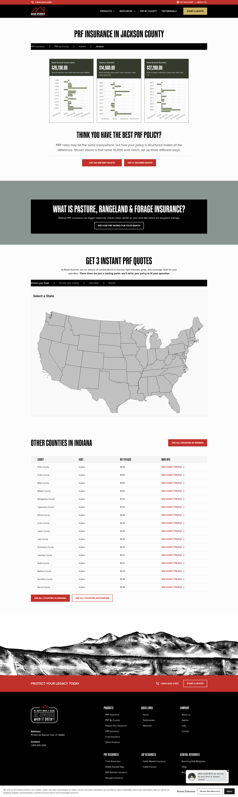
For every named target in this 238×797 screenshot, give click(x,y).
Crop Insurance (112, 736)
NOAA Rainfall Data (114, 766)
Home (146, 714)
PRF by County (148, 11)
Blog (184, 772)
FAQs (184, 766)
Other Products (112, 742)
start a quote (195, 11)
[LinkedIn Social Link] (51, 753)
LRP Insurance (112, 731)
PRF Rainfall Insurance (116, 772)
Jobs (184, 725)
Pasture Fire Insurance (116, 725)
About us (186, 714)
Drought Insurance (114, 777)
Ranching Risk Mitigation (193, 761)
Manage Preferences (186, 791)
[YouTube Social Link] (57, 753)
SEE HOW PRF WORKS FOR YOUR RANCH (119, 225)
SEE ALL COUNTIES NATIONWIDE (92, 598)
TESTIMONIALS (169, 11)
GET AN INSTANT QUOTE (102, 162)
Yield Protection (113, 761)
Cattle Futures (149, 766)
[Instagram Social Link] (39, 753)
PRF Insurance (112, 714)
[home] (38, 11)
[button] (107, 11)
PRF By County (112, 720)
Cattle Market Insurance (154, 761)
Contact (185, 731)
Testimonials (149, 720)
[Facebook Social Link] (33, 753)
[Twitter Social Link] (45, 753)
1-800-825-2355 (38, 745)
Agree (229, 791)
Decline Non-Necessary (210, 791)
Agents (185, 720)
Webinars (147, 725)
